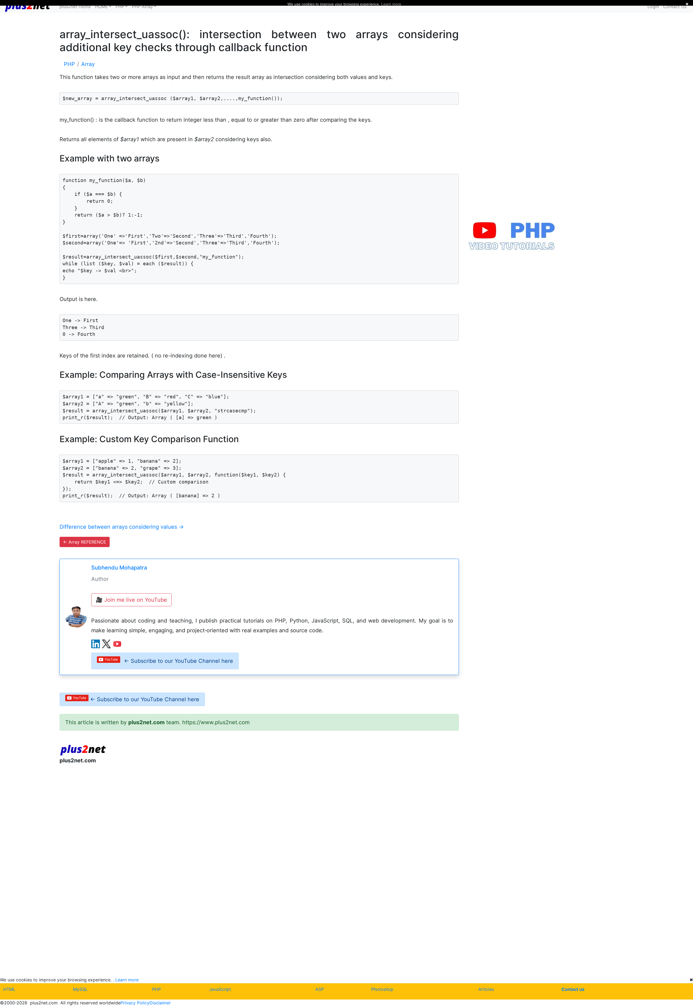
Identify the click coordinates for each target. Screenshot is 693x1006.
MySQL (80, 989)
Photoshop (382, 989)
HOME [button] (101, 6)
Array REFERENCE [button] (84, 542)
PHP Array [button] (142, 6)
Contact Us (675, 6)
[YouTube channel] (117, 644)
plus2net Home (75, 6)
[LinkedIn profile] (95, 644)
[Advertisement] (222, 813)
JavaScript (220, 989)
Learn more (127, 979)
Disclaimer (160, 1002)
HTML (9, 989)
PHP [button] (120, 6)
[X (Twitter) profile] (106, 644)
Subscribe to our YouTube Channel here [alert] (178, 661)
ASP (319, 989)
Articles (486, 989)
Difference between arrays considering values (122, 527)
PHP (156, 989)
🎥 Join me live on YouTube (131, 600)
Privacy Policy (134, 1002)
